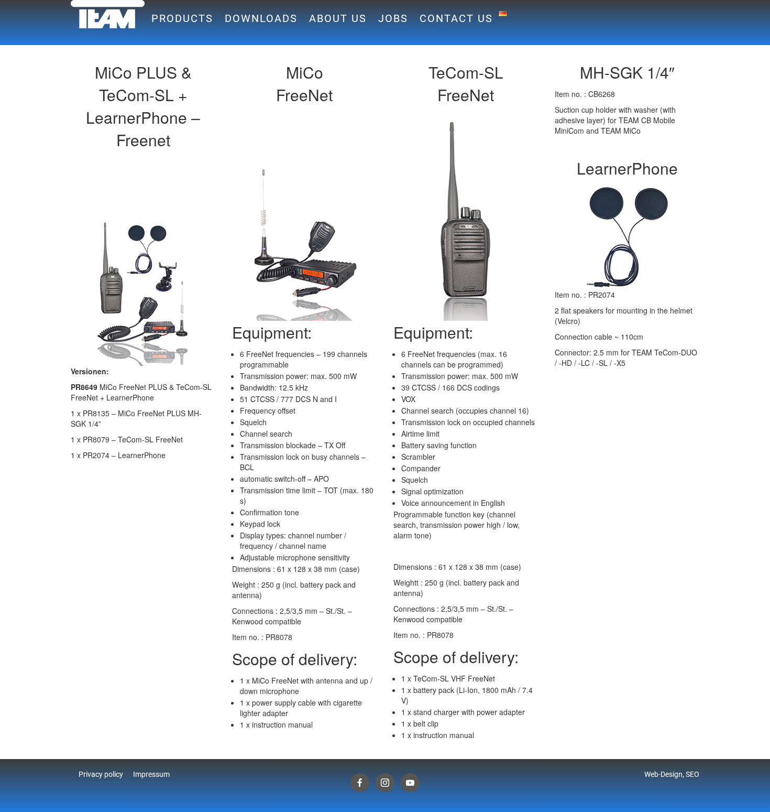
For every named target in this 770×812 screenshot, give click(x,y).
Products (182, 18)
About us (338, 18)
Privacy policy (101, 774)
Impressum (151, 774)
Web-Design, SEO (671, 774)
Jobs (393, 18)
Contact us (456, 18)
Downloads (261, 18)
